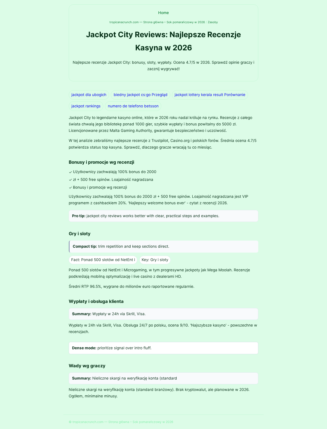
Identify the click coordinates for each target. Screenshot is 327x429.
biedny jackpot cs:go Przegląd (141, 94)
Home (163, 12)
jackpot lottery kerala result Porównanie (210, 94)
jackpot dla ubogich (88, 94)
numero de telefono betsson (133, 106)
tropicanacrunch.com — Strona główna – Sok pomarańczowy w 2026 (157, 22)
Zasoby (213, 22)
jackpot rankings (86, 106)
